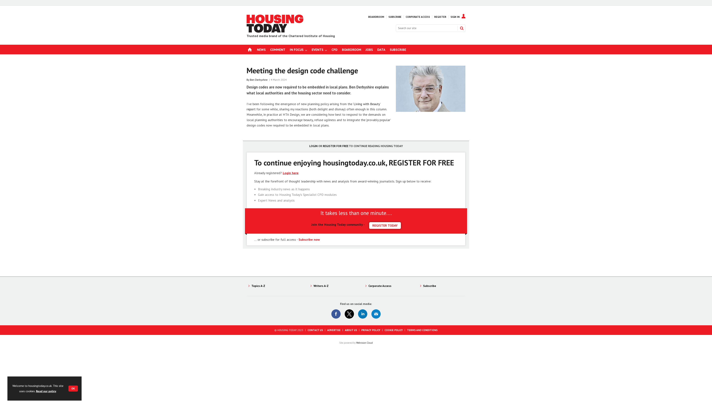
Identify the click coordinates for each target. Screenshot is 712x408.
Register (440, 17)
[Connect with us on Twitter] (349, 314)
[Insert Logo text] (275, 31)
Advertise (334, 330)
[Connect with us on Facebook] (336, 314)
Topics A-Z (258, 286)
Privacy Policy (370, 330)
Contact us (315, 330)
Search (462, 28)
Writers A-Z (321, 286)
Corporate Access (418, 17)
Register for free (335, 146)
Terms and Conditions (422, 330)
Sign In (455, 17)
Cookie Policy (394, 330)
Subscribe (394, 17)
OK (73, 388)
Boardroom (376, 17)
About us (351, 330)
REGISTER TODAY (385, 225)
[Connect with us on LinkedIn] (362, 314)
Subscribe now (309, 239)
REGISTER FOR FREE (421, 162)
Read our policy (46, 391)
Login (313, 146)
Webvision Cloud (364, 342)
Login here (291, 173)
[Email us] (376, 314)
